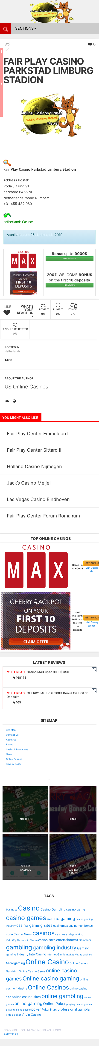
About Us (11, 739)
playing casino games (79, 1004)
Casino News (23, 934)
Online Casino (47, 962)
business (11, 909)
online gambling (62, 995)
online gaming (28, 1003)
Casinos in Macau (27, 940)
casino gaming (61, 918)
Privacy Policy (13, 763)
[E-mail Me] (8, 401)
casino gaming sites (34, 925)
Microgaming (15, 963)
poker (36, 1009)
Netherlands (12, 351)
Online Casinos (14, 759)
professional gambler (74, 1009)
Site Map (11, 729)
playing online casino (18, 1009)
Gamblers (85, 940)
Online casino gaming (51, 978)
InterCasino (37, 954)
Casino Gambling (53, 909)
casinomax (60, 925)
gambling (19, 947)
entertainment (67, 940)
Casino (29, 908)
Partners (11, 1034)
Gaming (83, 948)
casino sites (46, 940)
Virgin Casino (31, 1014)
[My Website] (15, 401)
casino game (75, 909)
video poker (13, 1014)
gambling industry (54, 947)
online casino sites (26, 997)
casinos (43, 933)
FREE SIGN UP (69, 258)
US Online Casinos (26, 387)
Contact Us (12, 734)
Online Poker (54, 1003)
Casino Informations (17, 749)
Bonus (9, 744)
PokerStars (49, 1009)
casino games (26, 918)
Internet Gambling (58, 954)
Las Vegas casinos (81, 954)
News (9, 754)
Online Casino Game (32, 971)
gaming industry (17, 954)
